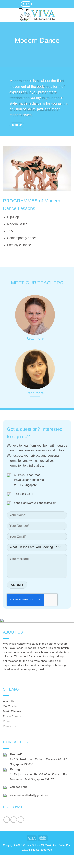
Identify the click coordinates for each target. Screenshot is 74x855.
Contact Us (10, 726)
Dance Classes (12, 716)
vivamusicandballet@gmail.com (29, 795)
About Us (8, 701)
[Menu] (5, 15)
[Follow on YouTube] (21, 819)
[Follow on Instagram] (13, 819)
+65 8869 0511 (23, 493)
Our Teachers (11, 706)
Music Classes (12, 711)
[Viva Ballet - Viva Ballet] (37, 15)
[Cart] (52, 3)
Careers (8, 721)
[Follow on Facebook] (6, 819)
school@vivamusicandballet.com (35, 502)
